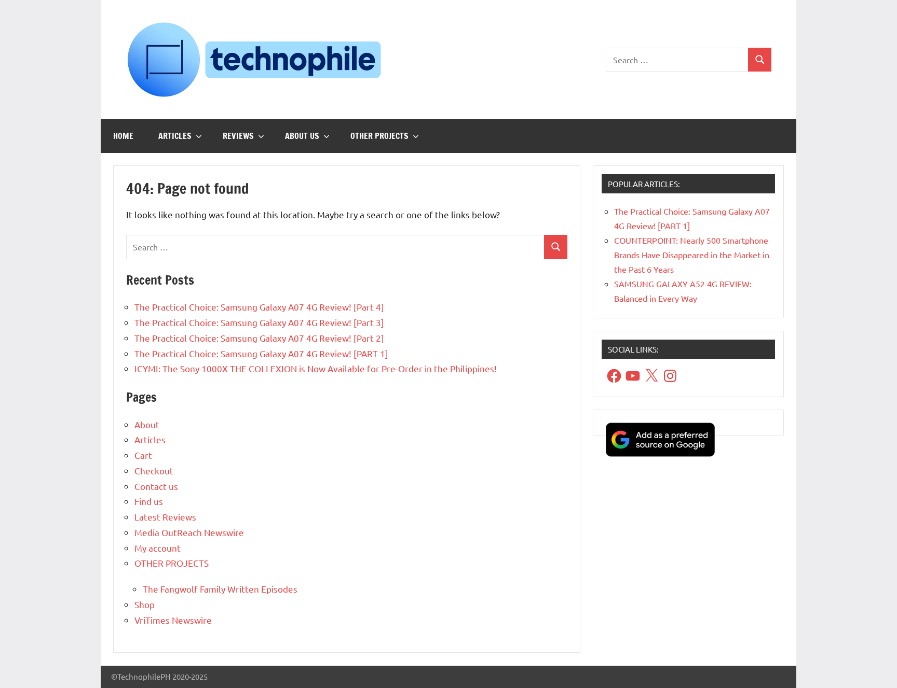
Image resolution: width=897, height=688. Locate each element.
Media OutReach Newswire (189, 532)
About (146, 424)
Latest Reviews (165, 516)
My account (157, 547)
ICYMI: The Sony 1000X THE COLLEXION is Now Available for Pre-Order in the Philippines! (315, 368)
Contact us (156, 486)
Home (123, 136)
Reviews (238, 136)
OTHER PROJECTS (379, 136)
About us (302, 136)
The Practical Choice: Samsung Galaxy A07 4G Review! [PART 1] (261, 353)
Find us (148, 501)
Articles (175, 136)
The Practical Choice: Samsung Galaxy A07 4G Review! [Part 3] (259, 322)
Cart (143, 455)
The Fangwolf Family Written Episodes (220, 588)
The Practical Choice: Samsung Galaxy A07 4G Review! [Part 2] (259, 337)
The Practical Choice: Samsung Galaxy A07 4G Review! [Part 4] (259, 306)
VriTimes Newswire (173, 619)
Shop (144, 604)
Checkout (153, 470)
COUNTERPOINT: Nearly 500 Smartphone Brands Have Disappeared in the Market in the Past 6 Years (691, 254)
